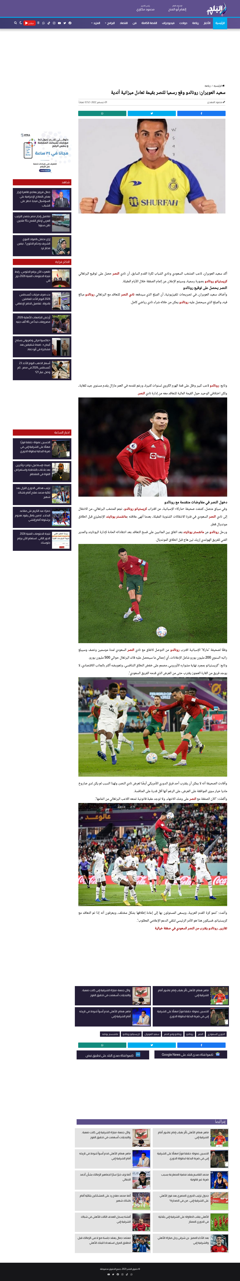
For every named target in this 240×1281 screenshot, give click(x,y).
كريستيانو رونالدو (216, 282)
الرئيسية (220, 22)
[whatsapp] (102, 113)
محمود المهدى (214, 102)
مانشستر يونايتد (116, 517)
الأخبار (207, 22)
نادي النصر (127, 295)
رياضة (195, 22)
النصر (115, 274)
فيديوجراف (168, 22)
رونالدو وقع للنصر (173, 1034)
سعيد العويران (151, 1034)
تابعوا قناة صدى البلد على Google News (188, 1054)
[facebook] (201, 113)
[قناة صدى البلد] (216, 9)
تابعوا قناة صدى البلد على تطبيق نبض (110, 1055)
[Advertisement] (121, 56)
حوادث (183, 22)
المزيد (96, 22)
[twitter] (152, 113)
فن (135, 22)
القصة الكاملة (149, 22)
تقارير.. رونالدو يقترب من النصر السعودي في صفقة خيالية (191, 929)
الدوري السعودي (216, 1034)
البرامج (111, 22)
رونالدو (90, 295)
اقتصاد (124, 22)
